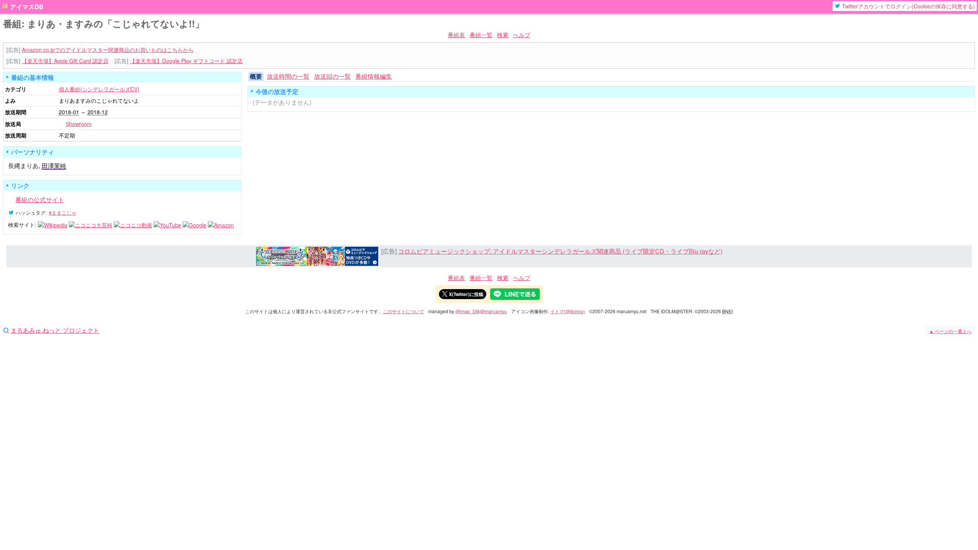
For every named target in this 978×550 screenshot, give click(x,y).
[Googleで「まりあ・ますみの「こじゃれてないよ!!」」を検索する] (194, 224)
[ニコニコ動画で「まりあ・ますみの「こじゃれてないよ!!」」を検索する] (133, 224)
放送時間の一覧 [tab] (288, 76)
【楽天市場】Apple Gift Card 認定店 (65, 61)
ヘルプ (521, 35)
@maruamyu (493, 311)
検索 (502, 35)
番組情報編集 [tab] (373, 76)
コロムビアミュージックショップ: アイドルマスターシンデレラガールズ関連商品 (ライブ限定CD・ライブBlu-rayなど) (560, 251)
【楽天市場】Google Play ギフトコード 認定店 (186, 61)
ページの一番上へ (950, 331)
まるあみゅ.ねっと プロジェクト (55, 330)
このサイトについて (403, 311)
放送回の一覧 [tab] (332, 76)
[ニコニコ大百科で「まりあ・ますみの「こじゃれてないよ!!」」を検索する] (90, 224)
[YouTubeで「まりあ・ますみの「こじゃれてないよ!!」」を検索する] (167, 224)
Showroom (79, 124)
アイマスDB (27, 7)
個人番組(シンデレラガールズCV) (99, 89)
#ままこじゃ (62, 212)
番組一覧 (481, 35)
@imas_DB (467, 311)
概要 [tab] (256, 76)
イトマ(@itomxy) (567, 311)
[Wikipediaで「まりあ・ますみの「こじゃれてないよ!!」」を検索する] (52, 224)
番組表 (456, 35)
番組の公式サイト (39, 199)
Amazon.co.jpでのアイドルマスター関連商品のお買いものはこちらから (108, 49)
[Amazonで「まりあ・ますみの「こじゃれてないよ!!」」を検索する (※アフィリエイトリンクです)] (221, 224)
